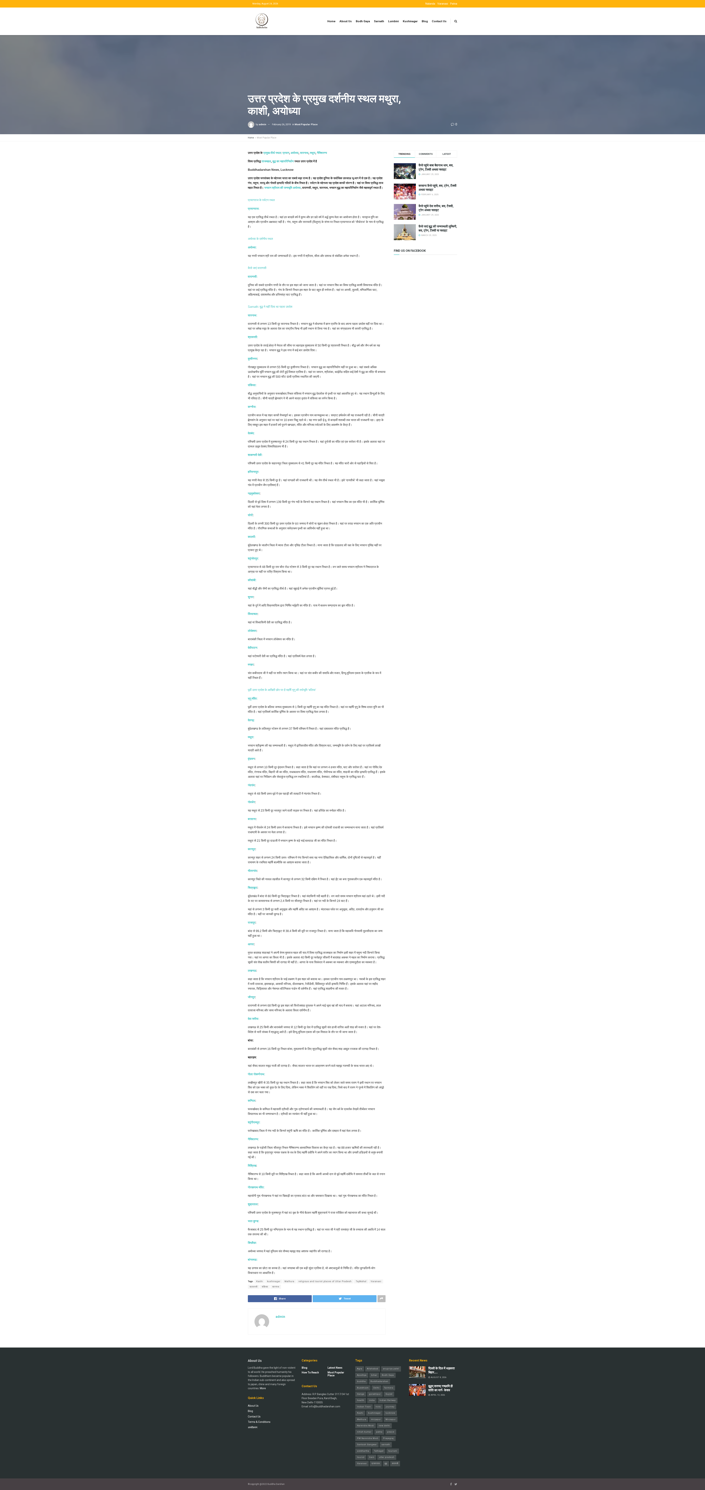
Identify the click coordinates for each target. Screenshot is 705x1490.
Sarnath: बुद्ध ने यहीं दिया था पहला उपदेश (270, 306)
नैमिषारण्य (322, 153)
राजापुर (251, 922)
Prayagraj (388, 1438)
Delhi (376, 1388)
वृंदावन (251, 758)
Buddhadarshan (379, 1381)
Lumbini (393, 21)
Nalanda (430, 3)
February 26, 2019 (281, 124)
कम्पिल (251, 1100)
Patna (453, 3)
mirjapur (376, 1419)
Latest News (335, 1367)
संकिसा (265, 1286)
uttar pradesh (386, 1457)
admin (262, 124)
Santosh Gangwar (367, 1444)
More (263, 1388)
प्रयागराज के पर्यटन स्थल (261, 200)
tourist (360, 1457)
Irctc (378, 1407)
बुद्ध (386, 1463)
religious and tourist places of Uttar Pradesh (325, 1281)
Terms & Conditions (259, 1421)
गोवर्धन (251, 802)
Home (331, 21)
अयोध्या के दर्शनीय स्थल (260, 238)
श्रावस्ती (254, 1286)
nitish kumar (364, 1432)
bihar (374, 1375)
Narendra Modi (365, 1425)
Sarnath (379, 21)
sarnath (386, 1444)
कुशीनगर (252, 358)
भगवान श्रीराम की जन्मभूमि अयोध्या (282, 187)
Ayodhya (361, 1375)
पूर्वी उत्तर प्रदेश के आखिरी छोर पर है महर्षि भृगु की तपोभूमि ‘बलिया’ (282, 689)
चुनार (250, 597)
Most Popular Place (306, 124)
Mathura (289, 1281)
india (372, 1400)
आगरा (251, 944)
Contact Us (439, 21)
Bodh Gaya (363, 21)
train (371, 1457)
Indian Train (364, 1407)
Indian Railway (387, 1400)
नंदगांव (251, 785)
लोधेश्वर (252, 630)
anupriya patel (391, 1369)
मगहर (251, 664)
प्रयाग (286, 153)
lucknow (390, 1413)
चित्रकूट (252, 887)
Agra (359, 1369)
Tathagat (379, 1451)
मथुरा (312, 153)
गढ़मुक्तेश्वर (254, 493)
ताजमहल (266, 161)
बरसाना (252, 819)
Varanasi (442, 3)
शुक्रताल (253, 1204)
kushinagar (273, 1281)
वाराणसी (395, 1463)
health (360, 1400)
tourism (392, 1451)
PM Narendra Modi (367, 1438)
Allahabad (372, 1369)
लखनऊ (252, 970)
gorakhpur (375, 1394)
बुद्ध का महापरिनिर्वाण (283, 161)
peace (390, 1432)
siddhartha (363, 1451)
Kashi (259, 1281)
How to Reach (310, 1372)
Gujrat (389, 1394)
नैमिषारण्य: (253, 1139)
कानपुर (251, 849)
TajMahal (361, 1281)
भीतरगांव (252, 870)
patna (379, 1432)
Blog (425, 21)
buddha (361, 1381)
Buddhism (363, 1388)
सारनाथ (304, 153)
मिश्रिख (252, 1165)
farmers (388, 1388)
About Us (345, 21)
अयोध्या (295, 153)
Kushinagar (410, 21)
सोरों (250, 515)
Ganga (360, 1394)
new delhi (384, 1425)
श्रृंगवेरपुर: (253, 558)
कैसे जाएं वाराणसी (257, 268)
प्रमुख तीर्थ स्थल (272, 153)
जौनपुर (251, 997)
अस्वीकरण (252, 1427)
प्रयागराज (376, 1463)
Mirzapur (391, 1419)
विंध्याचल (252, 613)
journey (390, 1407)
